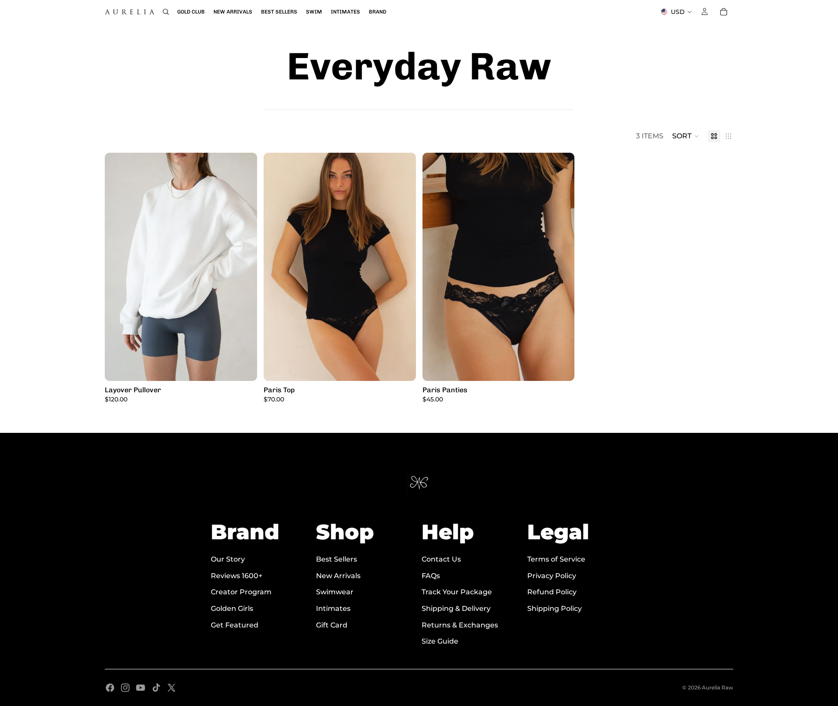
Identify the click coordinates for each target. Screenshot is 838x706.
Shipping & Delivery (456, 608)
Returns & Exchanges (460, 625)
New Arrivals (338, 576)
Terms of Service (556, 559)
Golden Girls (232, 608)
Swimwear (335, 592)
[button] (685, 136)
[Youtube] (140, 687)
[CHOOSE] (243, 368)
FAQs (431, 576)
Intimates (333, 608)
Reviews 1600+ (236, 576)
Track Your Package (457, 592)
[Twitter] (171, 687)
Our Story (228, 559)
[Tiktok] (156, 687)
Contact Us (441, 559)
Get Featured (234, 625)
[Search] (165, 11)
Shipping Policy (554, 608)
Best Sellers (336, 559)
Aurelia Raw (717, 687)
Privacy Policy (551, 576)
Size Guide (440, 641)
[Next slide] (244, 267)
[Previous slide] (118, 267)
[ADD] (402, 368)
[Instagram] (125, 687)
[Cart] (723, 11)
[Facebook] (110, 687)
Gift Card (331, 625)
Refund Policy (552, 592)
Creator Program (241, 592)
